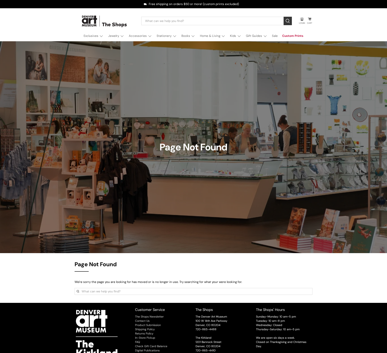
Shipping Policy (145, 329)
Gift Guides (254, 36)
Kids (233, 36)
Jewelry (113, 36)
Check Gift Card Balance (151, 346)
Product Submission (148, 325)
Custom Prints (292, 36)
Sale (275, 36)
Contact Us (142, 321)
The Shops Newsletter (149, 316)
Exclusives (91, 36)
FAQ (137, 342)
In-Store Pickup (145, 338)
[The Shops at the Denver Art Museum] (105, 21)
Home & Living (210, 36)
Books (185, 36)
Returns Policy (144, 333)
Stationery (164, 36)
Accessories (138, 36)
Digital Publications (147, 350)
